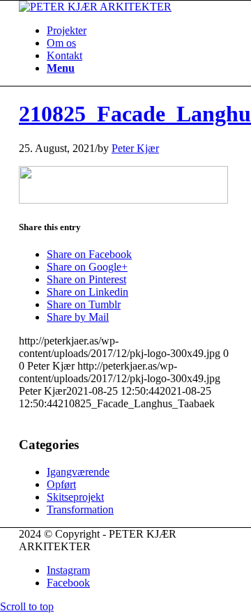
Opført (61, 484)
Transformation (80, 509)
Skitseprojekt (75, 497)
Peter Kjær (135, 148)
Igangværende (78, 472)
